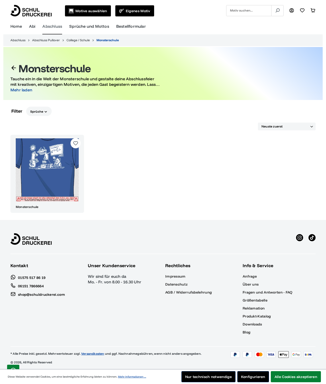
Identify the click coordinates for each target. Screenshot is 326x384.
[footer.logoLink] (31, 239)
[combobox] (248, 10)
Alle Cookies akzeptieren (296, 376)
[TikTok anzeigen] (312, 239)
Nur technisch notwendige (208, 376)
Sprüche (37, 111)
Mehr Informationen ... (132, 376)
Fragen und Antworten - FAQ (268, 292)
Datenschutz (176, 284)
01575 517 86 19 (32, 277)
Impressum (175, 276)
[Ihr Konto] (291, 11)
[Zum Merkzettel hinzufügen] (76, 143)
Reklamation (254, 308)
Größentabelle (255, 300)
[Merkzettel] (302, 11)
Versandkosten (92, 354)
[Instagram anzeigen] (299, 239)
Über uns (251, 284)
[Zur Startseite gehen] (31, 10)
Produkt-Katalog (257, 316)
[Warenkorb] (313, 11)
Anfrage (250, 276)
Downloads (252, 324)
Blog (246, 332)
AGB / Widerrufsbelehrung (188, 292)
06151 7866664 (31, 286)
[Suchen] (277, 10)
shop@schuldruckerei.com (41, 294)
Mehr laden (21, 89)
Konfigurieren (253, 376)
